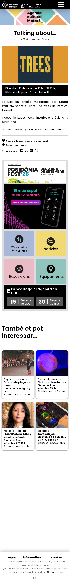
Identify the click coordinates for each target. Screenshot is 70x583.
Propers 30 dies (55, 301)
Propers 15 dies (26, 301)
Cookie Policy (55, 572)
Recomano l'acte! (16, 145)
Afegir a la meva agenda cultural (26, 141)
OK (35, 578)
